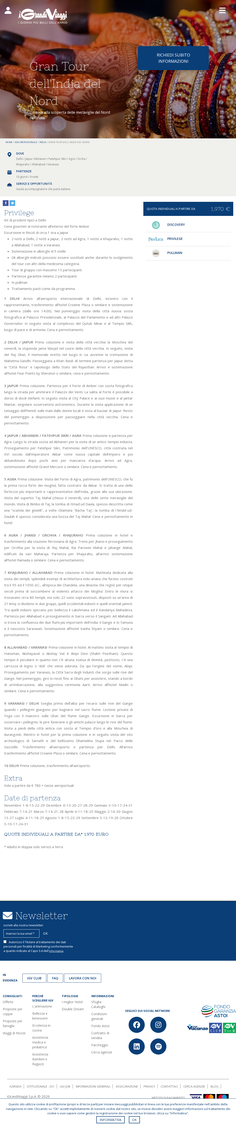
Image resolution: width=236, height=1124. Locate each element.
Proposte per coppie (12, 1011)
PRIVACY (149, 1086)
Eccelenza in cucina (41, 1027)
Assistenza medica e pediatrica (40, 1042)
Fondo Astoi (100, 1026)
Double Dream (73, 1009)
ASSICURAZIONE (127, 1086)
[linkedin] (137, 1046)
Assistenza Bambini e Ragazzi (40, 1059)
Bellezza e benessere (40, 1015)
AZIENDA (15, 1086)
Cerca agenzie (101, 1052)
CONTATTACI (169, 1086)
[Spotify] (158, 1046)
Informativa (56, 951)
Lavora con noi (82, 978)
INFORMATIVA (110, 1120)
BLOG (214, 1086)
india (42, 142)
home (9, 142)
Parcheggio (99, 1045)
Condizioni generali (99, 1016)
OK (134, 1120)
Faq (55, 978)
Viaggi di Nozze (14, 1033)
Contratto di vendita (100, 1035)
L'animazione (42, 1006)
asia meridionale (26, 142)
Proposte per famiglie (12, 1023)
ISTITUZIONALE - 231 (40, 1086)
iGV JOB (65, 1086)
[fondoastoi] (218, 1010)
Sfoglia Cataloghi (98, 1004)
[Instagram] (158, 1025)
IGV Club (34, 978)
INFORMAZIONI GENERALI (93, 1086)
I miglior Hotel (72, 1002)
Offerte (8, 1002)
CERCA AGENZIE (194, 1086)
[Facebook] (137, 1025)
